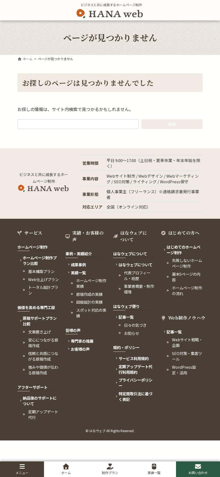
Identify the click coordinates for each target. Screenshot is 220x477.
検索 (172, 124)
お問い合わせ (198, 472)
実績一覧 (154, 472)
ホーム (66, 472)
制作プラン (110, 472)
